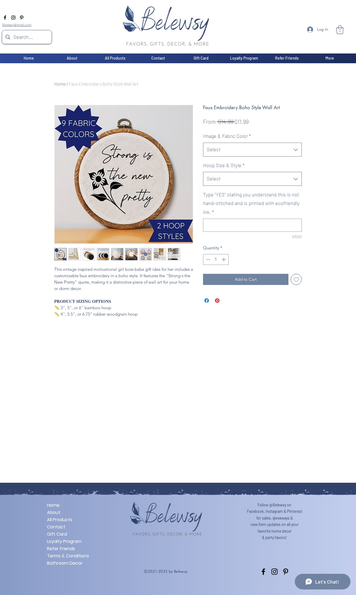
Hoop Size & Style (223, 165)
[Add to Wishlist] (296, 279)
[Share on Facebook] (206, 300)
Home (60, 83)
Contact (56, 527)
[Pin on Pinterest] (217, 300)
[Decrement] (207, 259)
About (53, 512)
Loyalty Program (64, 541)
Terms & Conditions (66, 556)
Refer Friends (61, 548)
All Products (59, 519)
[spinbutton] (216, 259)
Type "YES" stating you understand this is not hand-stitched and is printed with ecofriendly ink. (251, 203)
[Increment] (224, 259)
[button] (339, 29)
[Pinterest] (21, 17)
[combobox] (252, 150)
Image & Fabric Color (227, 136)
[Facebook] (5, 17)
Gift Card (57, 534)
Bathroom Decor (65, 563)
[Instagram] (13, 17)
